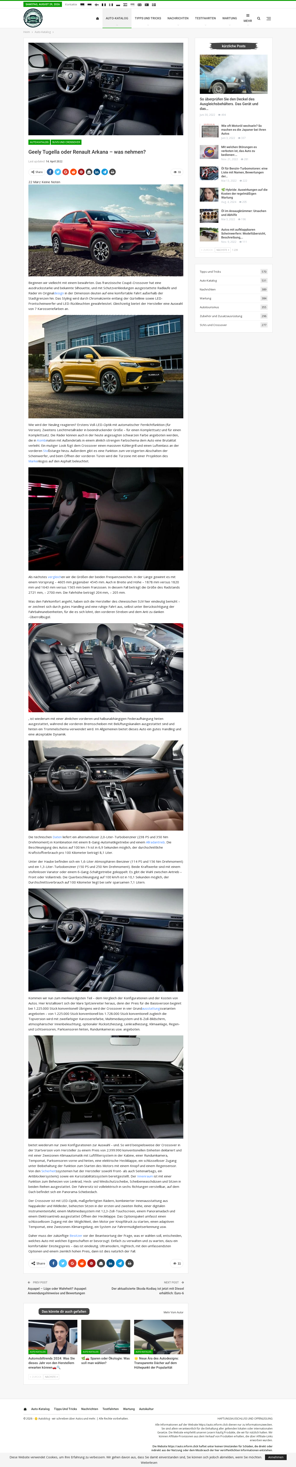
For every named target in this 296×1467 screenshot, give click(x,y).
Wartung (229, 18)
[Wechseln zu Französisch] (104, 4)
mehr (248, 21)
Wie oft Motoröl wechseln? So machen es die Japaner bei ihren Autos (243, 129)
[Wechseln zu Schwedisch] (154, 4)
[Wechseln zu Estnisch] (89, 4)
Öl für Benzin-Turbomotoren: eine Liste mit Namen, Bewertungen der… (244, 172)
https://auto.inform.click (213, 1424)
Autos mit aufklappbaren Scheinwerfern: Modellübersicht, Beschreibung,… (243, 233)
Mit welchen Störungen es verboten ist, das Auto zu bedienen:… (239, 150)
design (59, 293)
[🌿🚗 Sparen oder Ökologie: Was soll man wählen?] (105, 1337)
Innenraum (145, 1176)
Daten (57, 837)
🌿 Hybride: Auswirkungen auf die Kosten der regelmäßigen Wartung (244, 193)
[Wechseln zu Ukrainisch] (132, 4)
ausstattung (151, 1008)
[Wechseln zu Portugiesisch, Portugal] (147, 4)
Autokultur (146, 1409)
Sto (45, 450)
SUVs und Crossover (66, 142)
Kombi (42, 440)
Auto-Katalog (117, 18)
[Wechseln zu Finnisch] (97, 4)
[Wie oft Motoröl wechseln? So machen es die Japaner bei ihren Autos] (209, 131)
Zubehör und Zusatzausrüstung (221, 316)
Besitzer (76, 1235)
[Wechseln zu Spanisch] (125, 4)
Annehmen (275, 1457)
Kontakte (71, 4)
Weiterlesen (149, 1462)
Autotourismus (209, 307)
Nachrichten (178, 18)
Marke (33, 461)
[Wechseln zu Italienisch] (111, 4)
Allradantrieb (155, 842)
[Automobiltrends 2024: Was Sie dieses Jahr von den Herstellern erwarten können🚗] (52, 1337)
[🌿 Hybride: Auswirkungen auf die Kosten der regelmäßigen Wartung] (209, 195)
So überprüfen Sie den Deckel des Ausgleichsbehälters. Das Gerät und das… (229, 104)
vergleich (54, 577)
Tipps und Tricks (148, 18)
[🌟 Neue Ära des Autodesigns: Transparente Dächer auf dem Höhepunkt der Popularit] (158, 1337)
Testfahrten (205, 18)
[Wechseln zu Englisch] (139, 4)
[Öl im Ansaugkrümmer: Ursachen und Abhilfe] (209, 216)
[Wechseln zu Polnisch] (118, 4)
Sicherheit (48, 1171)
